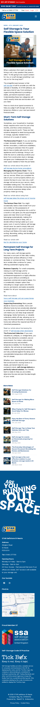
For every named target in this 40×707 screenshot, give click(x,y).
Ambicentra (29, 699)
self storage (8, 85)
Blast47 (19, 699)
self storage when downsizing (22, 331)
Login (32, 10)
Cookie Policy (25, 703)
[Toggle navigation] (36, 16)
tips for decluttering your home (15, 242)
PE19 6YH (5, 550)
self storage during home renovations (17, 168)
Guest (27, 10)
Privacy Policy (14, 703)
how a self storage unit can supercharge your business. (19, 299)
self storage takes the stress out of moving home (19, 199)
